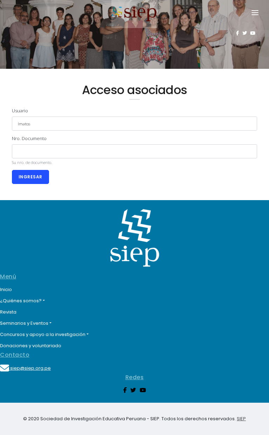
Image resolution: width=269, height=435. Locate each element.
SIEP (241, 418)
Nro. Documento (29, 138)
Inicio (6, 289)
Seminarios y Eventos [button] (24, 323)
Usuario (20, 110)
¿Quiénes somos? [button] (21, 300)
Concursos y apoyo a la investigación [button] (42, 334)
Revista (8, 312)
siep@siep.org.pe (30, 368)
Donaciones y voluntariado (30, 345)
